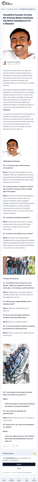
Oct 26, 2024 (17, 64)
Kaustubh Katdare (14, 62)
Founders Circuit (12, 9)
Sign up (19, 464)
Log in (19, 468)
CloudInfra (6, 110)
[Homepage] (7, 3)
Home (3, 9)
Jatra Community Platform (25, 472)
